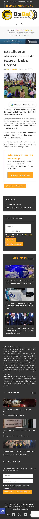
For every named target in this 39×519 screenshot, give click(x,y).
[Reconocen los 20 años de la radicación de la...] (19, 423)
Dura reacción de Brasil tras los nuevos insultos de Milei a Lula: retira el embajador (19, 330)
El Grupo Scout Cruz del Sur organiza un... (19, 451)
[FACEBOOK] (13, 514)
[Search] (16, 24)
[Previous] (29, 259)
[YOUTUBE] (25, 514)
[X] (19, 514)
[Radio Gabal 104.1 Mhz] (19, 14)
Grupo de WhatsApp (21, 175)
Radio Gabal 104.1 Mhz (26, 504)
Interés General (11, 69)
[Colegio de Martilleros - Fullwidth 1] (19, 41)
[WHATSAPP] (30, 514)
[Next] (32, 259)
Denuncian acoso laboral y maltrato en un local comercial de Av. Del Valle (19, 305)
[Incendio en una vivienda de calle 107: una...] (19, 403)
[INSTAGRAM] (8, 514)
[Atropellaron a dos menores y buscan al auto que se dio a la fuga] (19, 271)
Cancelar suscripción (14, 244)
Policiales (21, 415)
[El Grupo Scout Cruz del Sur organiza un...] (19, 444)
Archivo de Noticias (14, 204)
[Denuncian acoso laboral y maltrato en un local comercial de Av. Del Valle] (19, 294)
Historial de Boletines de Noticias (19, 207)
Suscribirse (11, 240)
